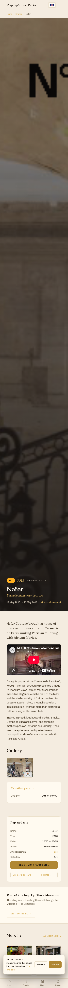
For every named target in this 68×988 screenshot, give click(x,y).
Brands (19, 14)
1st (56, 852)
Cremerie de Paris (22, 875)
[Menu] (59, 5)
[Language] (52, 5)
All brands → (52, 936)
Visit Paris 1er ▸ (21, 914)
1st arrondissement (50, 602)
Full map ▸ (46, 875)
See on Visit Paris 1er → (34, 865)
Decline (41, 965)
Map (42, 985)
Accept (55, 965)
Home (9, 14)
